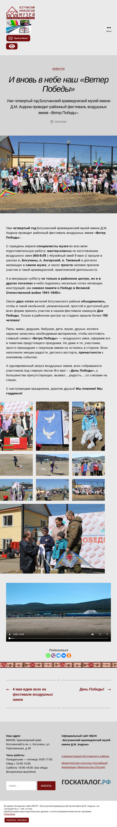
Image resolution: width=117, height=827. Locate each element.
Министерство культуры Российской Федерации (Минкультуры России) (84, 765)
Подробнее (9, 814)
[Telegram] (58, 655)
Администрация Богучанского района (85, 756)
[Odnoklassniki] (69, 655)
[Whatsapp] (48, 655)
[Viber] (53, 655)
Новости (58, 68)
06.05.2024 (60, 121)
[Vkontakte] (63, 655)
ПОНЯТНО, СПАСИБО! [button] (16, 820)
